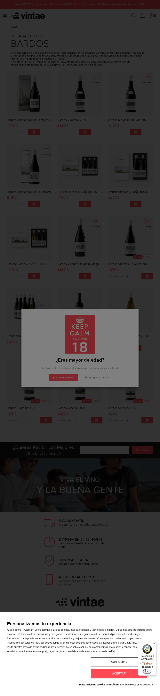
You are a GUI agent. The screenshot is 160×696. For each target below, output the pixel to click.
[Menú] (153, 644)
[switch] (147, 671)
